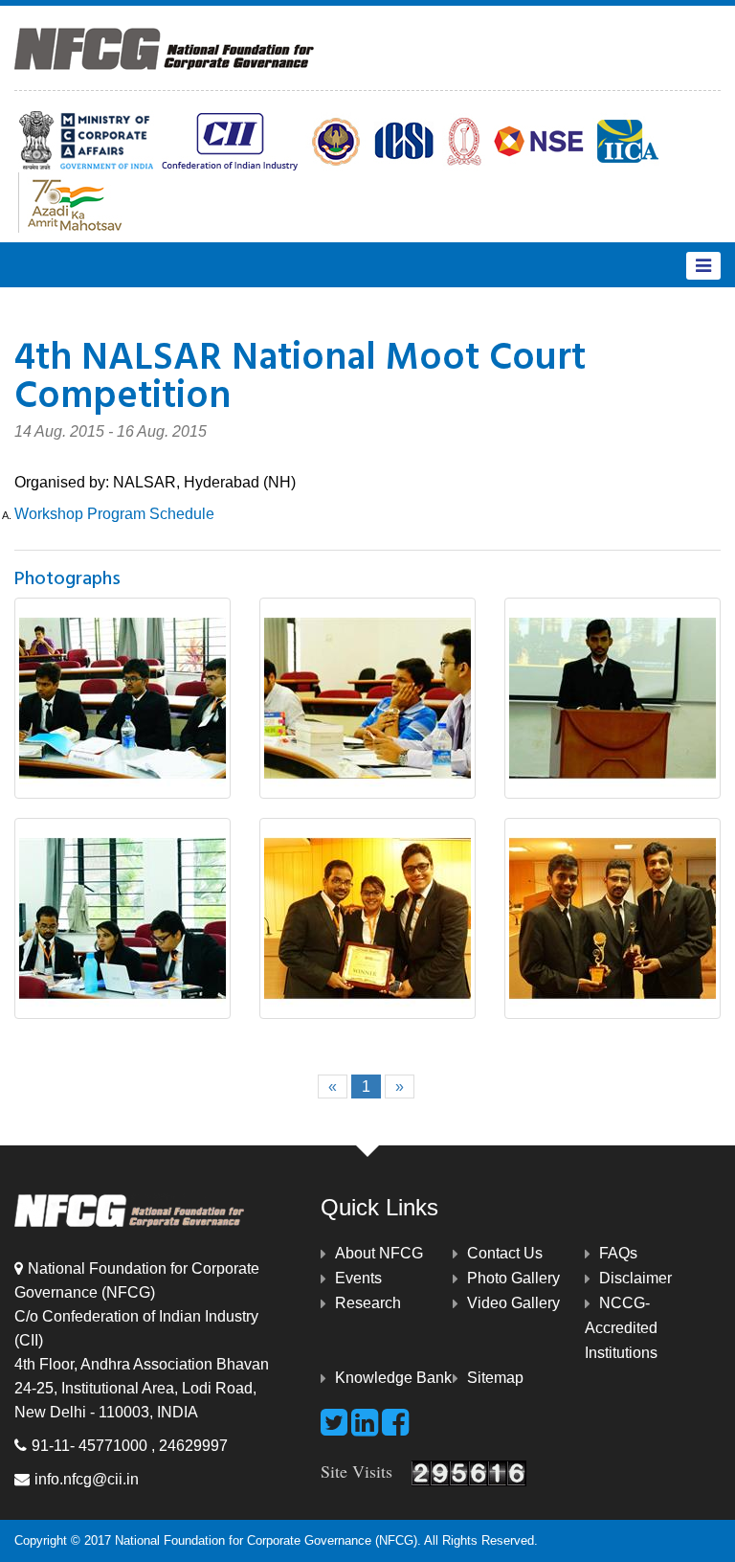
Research (368, 1303)
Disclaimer (635, 1278)
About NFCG (379, 1253)
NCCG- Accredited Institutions (621, 1328)
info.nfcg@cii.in (86, 1479)
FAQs (618, 1253)
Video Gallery (513, 1303)
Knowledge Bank (393, 1378)
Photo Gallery (513, 1278)
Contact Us (505, 1253)
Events (358, 1278)
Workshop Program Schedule (114, 514)
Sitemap (495, 1378)
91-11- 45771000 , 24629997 (130, 1445)
